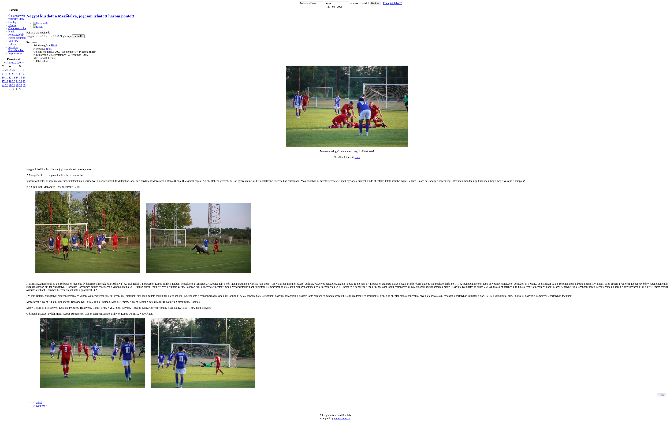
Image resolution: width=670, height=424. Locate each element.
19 (10, 81)
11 (6, 77)
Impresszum (15, 53)
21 (17, 81)
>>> (357, 157)
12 (10, 77)
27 (13, 85)
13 (13, 77)
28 (17, 85)
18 (6, 81)
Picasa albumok (17, 37)
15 (20, 77)
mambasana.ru (342, 418)
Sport (48, 48)
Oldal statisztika (17, 28)
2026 (18, 62)
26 (10, 85)
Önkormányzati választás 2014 (16, 17)
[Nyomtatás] (40, 23)
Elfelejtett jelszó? (392, 3)
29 (20, 85)
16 (24, 77)
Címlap (12, 22)
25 (6, 85)
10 (3, 77)
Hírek (11, 31)
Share (662, 395)
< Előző (37, 402)
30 (24, 85)
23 (24, 81)
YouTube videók (13, 42)
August (10, 62)
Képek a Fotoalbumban (16, 49)
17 (3, 81)
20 (13, 81)
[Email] (38, 26)
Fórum (12, 25)
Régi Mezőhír (16, 34)
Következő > (40, 405)
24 (3, 85)
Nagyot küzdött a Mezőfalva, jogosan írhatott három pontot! (80, 16)
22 (20, 81)
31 (3, 89)
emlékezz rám (358, 3)
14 (17, 77)
